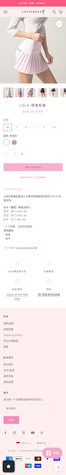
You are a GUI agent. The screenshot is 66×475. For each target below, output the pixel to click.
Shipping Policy (13, 335)
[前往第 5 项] (53, 93)
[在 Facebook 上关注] (5, 432)
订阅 (11, 420)
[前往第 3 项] (31, 93)
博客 (6, 347)
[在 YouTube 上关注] (32, 432)
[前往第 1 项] (8, 93)
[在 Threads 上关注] (23, 432)
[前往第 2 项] (20, 93)
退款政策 (8, 329)
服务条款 (8, 376)
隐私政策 (8, 382)
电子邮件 (8, 364)
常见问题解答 (11, 341)
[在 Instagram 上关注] (14, 432)
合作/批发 (9, 370)
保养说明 (8, 323)
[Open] (9, 466)
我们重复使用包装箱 (49, 294)
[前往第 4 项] (42, 93)
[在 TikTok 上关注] (42, 432)
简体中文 (41, 443)
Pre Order (33, 167)
